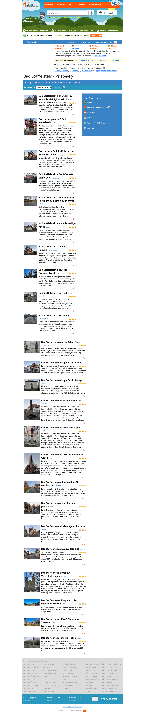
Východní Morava (69, 667)
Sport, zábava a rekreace (105, 71)
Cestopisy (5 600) (29, 664)
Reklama (26, 701)
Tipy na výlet (60, 68)
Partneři (49, 701)
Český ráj (66, 688)
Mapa (89, 102)
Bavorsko (32, 42)
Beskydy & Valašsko (70, 676)
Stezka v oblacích (49, 685)
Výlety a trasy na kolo (110, 685)
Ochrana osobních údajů (111, 691)
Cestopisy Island (29, 688)
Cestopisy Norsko (29, 679)
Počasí (89, 118)
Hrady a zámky (98, 60)
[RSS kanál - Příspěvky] (84, 711)
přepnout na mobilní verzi (72, 707)
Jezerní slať (47, 667)
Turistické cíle (75, 68)
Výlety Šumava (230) (89, 673)
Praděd (45, 679)
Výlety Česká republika (90, 664)
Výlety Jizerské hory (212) (91, 676)
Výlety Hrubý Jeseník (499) (92, 679)
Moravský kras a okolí (71, 682)
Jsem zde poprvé (29, 697)
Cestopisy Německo (30, 673)
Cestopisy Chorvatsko (31, 685)
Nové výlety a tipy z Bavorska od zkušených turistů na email (91, 42)
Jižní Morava (67, 670)
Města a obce (87, 71)
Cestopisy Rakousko (30, 667)
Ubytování (91, 112)
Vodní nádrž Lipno (50, 670)
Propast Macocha (49, 673)
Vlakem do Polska (30, 691)
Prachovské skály (49, 682)
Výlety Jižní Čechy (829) (90, 667)
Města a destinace (82, 60)
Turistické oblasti (69, 664)
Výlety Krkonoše (88, 682)
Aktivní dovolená (112, 60)
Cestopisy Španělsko (31, 676)
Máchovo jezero (49, 664)
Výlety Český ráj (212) (90, 670)
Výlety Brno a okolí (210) (111, 667)
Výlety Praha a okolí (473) (111, 664)
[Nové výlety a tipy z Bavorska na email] (116, 42)
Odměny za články (53, 697)
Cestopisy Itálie (29, 670)
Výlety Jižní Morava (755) (111, 679)
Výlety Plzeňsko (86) (109, 670)
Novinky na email (108, 698)
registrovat (115, 6)
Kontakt (72, 701)
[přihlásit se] (115, 3)
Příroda (75, 71)
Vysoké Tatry (67, 691)
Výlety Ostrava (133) (109, 673)
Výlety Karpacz (107, 682)
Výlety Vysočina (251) (109, 676)
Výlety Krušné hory (89, 685)
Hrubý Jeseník (68, 673)
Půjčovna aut (92, 128)
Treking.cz (86, 691)
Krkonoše (66, 679)
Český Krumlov (48, 691)
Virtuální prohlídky (109, 688)
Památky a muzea (61, 71)
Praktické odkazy (75, 697)
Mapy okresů (56, 17)
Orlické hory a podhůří (71, 685)
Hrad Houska (48, 688)
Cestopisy (98, 68)
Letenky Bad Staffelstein (96, 123)
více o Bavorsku (100, 56)
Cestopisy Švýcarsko (30, 682)
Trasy (88, 68)
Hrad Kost (47, 676)
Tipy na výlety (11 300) (71, 17)
